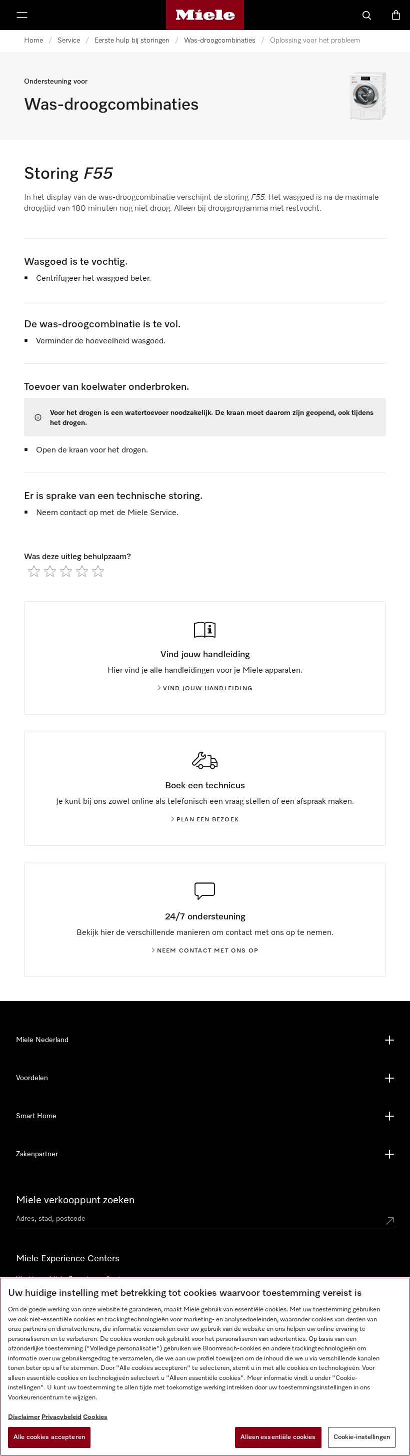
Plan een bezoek (207, 820)
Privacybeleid (62, 1417)
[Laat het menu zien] (22, 15)
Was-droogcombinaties (220, 40)
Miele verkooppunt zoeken (75, 1200)
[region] (205, 1366)
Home (33, 40)
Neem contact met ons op (208, 951)
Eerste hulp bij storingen (132, 40)
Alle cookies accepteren (49, 1437)
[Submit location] (390, 1221)
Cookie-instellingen (362, 1437)
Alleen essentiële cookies (278, 1437)
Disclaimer (24, 1417)
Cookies (95, 1417)
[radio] (34, 571)
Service (69, 40)
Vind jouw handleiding (207, 689)
